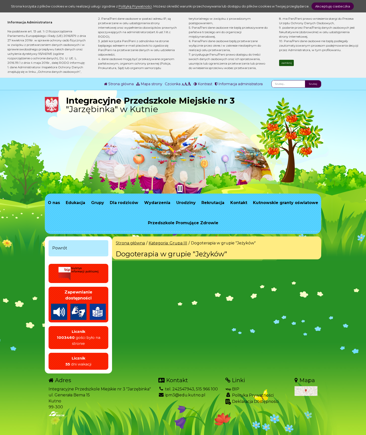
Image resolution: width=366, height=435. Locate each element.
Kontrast (204, 84)
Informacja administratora (240, 84)
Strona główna (120, 84)
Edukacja (75, 202)
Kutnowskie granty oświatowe (285, 202)
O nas (54, 202)
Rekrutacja (212, 202)
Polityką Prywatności (135, 6)
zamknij (286, 63)
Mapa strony (151, 84)
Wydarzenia (157, 202)
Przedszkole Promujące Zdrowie (183, 222)
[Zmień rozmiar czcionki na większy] (185, 84)
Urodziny (186, 202)
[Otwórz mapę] (306, 390)
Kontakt (238, 202)
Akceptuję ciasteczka (332, 6)
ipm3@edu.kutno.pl (184, 395)
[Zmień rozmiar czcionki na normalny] (183, 84)
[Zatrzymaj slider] (180, 188)
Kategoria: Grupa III (168, 243)
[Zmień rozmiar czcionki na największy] (189, 84)
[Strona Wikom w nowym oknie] (56, 413)
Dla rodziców (124, 202)
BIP (235, 389)
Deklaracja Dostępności (255, 401)
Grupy (97, 202)
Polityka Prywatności (252, 395)
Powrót (59, 248)
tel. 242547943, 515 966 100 (191, 389)
